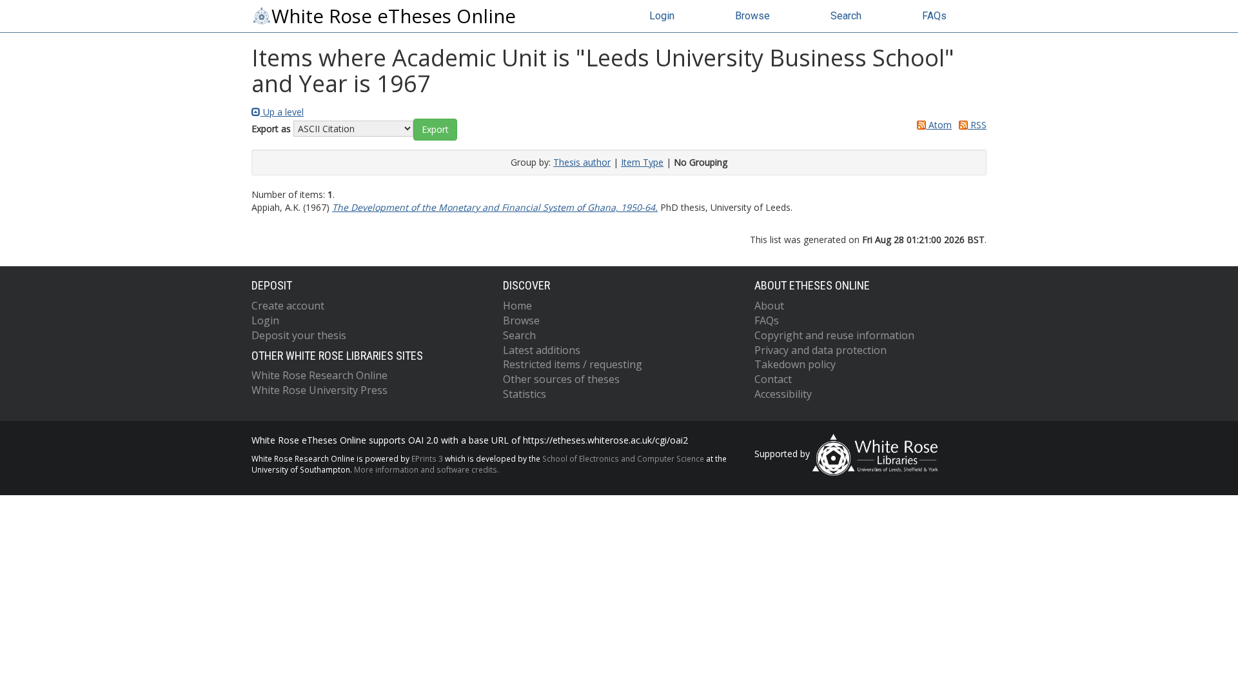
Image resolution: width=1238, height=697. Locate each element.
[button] (435, 130)
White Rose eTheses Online (393, 16)
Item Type (642, 162)
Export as (271, 129)
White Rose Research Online (319, 375)
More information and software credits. (426, 469)
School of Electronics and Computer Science (623, 458)
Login (661, 16)
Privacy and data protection (820, 350)
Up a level (282, 112)
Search (845, 16)
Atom (939, 125)
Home (517, 306)
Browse (752, 16)
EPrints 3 (427, 458)
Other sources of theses (561, 379)
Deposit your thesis (298, 335)
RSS (977, 125)
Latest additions (541, 350)
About (769, 306)
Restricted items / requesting (572, 364)
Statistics (524, 394)
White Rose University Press (319, 390)
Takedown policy (795, 364)
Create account (287, 306)
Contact (773, 379)
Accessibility (783, 394)
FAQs (934, 16)
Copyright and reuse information (834, 335)
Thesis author (582, 162)
